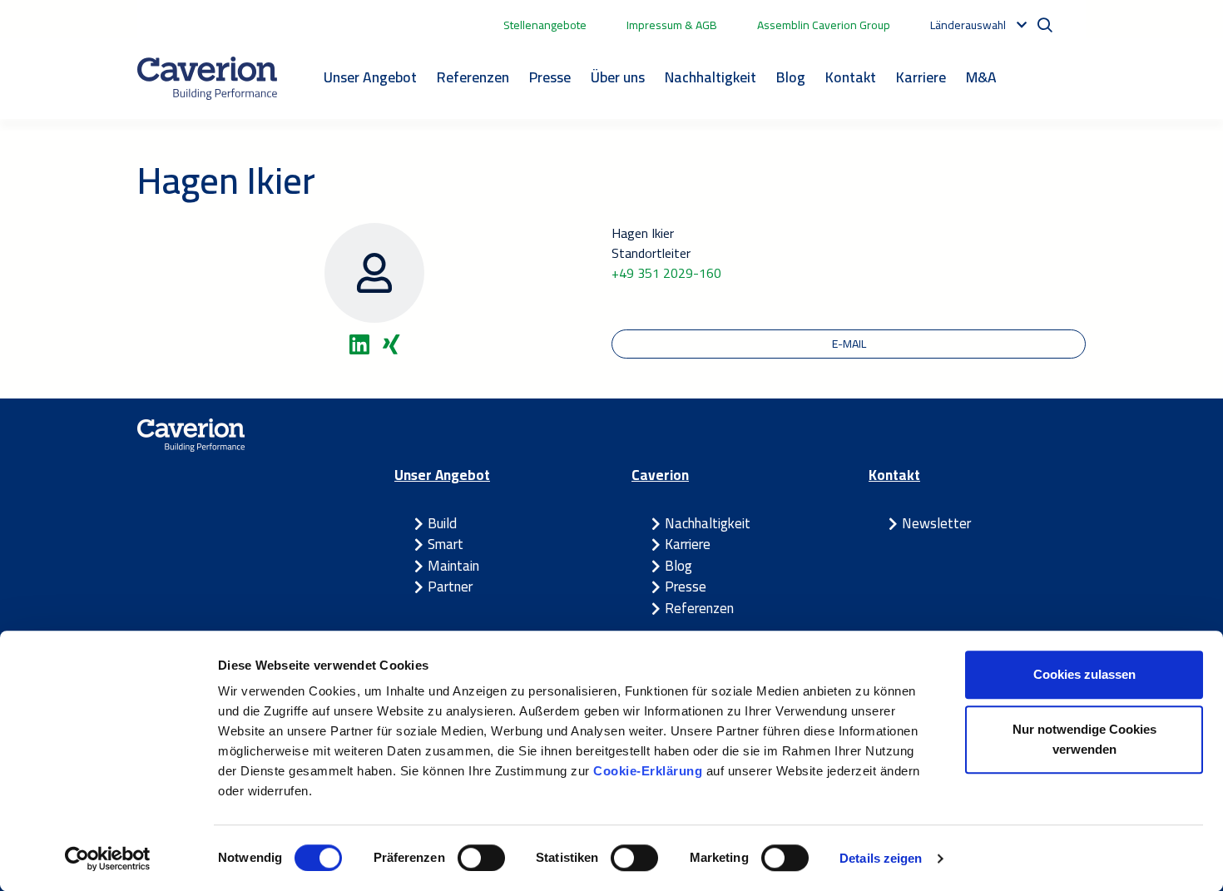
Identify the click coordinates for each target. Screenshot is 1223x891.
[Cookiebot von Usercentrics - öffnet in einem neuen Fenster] (108, 858)
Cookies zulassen (1084, 674)
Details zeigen (880, 858)
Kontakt (850, 77)
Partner (450, 586)
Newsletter (936, 523)
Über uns (618, 77)
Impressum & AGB (671, 25)
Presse (550, 77)
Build (442, 523)
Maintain (453, 565)
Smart (445, 544)
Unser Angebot (370, 77)
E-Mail (849, 343)
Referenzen (473, 77)
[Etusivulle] (207, 78)
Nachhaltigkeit (710, 77)
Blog (790, 77)
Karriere (921, 77)
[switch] (481, 857)
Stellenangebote (545, 25)
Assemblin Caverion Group (823, 25)
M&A (981, 77)
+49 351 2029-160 (666, 272)
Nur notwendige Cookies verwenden (1084, 739)
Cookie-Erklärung (649, 771)
